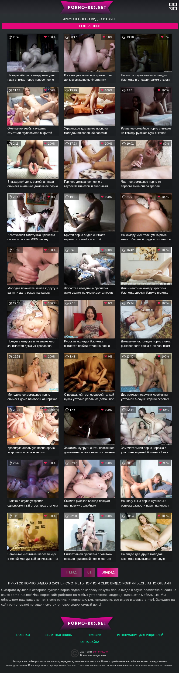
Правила (95, 635)
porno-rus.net (100, 651)
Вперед (107, 572)
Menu (173, 6)
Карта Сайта (89, 642)
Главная (89, 7)
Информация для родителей (140, 635)
